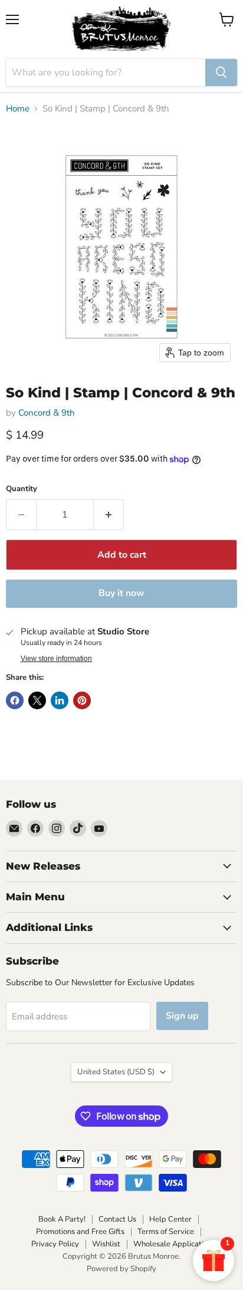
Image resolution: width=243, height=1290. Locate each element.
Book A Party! (62, 1219)
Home (17, 109)
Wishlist (106, 1244)
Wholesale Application (172, 1244)
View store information (56, 658)
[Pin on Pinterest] (82, 700)
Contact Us (117, 1219)
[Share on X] (37, 700)
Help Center (170, 1219)
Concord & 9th (46, 413)
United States (116, 1072)
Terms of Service (165, 1231)
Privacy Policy (55, 1244)
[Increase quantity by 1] (109, 514)
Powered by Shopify (121, 1268)
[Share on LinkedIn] (59, 700)
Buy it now (121, 593)
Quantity (21, 489)
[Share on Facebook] (15, 700)
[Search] (221, 72)
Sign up (182, 1015)
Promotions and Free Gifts (80, 1231)
